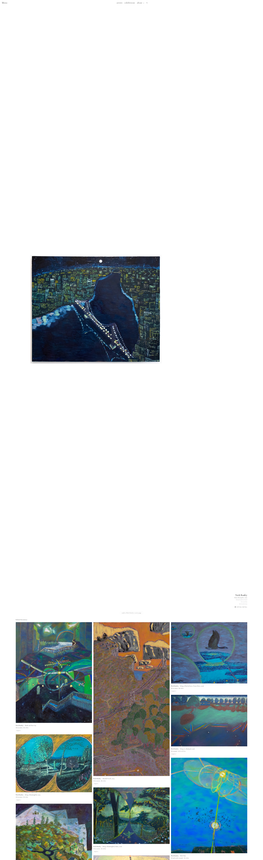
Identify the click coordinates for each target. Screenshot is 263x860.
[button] (140, 3)
